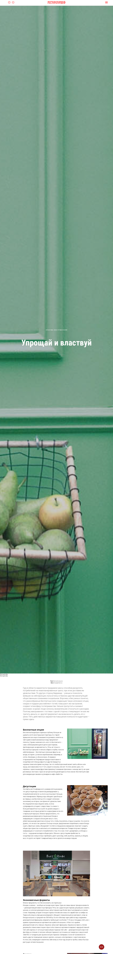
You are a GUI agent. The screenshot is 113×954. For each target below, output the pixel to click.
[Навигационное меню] (106, 2)
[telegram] (13, 3)
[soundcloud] (9, 3)
